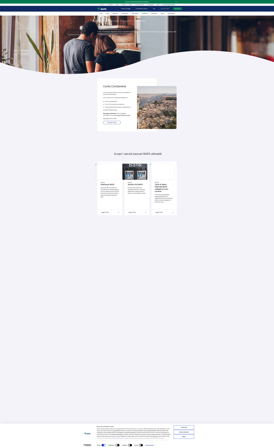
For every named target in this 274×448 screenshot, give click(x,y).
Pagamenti (115, 13)
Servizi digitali (171, 13)
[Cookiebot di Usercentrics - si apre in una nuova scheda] (87, 445)
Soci (154, 8)
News (130, 4)
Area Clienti (177, 8)
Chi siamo (110, 4)
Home (99, 21)
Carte (107, 13)
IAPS (158, 4)
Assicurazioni (135, 13)
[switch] (117, 445)
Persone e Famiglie (125, 8)
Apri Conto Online (165, 8)
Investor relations (139, 4)
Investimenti (154, 13)
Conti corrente (126, 21)
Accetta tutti (184, 427)
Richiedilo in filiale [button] (112, 122)
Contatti (124, 4)
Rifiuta (184, 436)
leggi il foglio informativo (123, 115)
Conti (101, 13)
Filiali (117, 4)
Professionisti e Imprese (142, 8)
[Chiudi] (176, 2)
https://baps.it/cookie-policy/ (116, 438)
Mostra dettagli (149, 445)
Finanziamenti (124, 13)
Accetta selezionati (184, 432)
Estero (162, 13)
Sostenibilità (150, 4)
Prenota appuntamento (169, 4)
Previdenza (144, 13)
